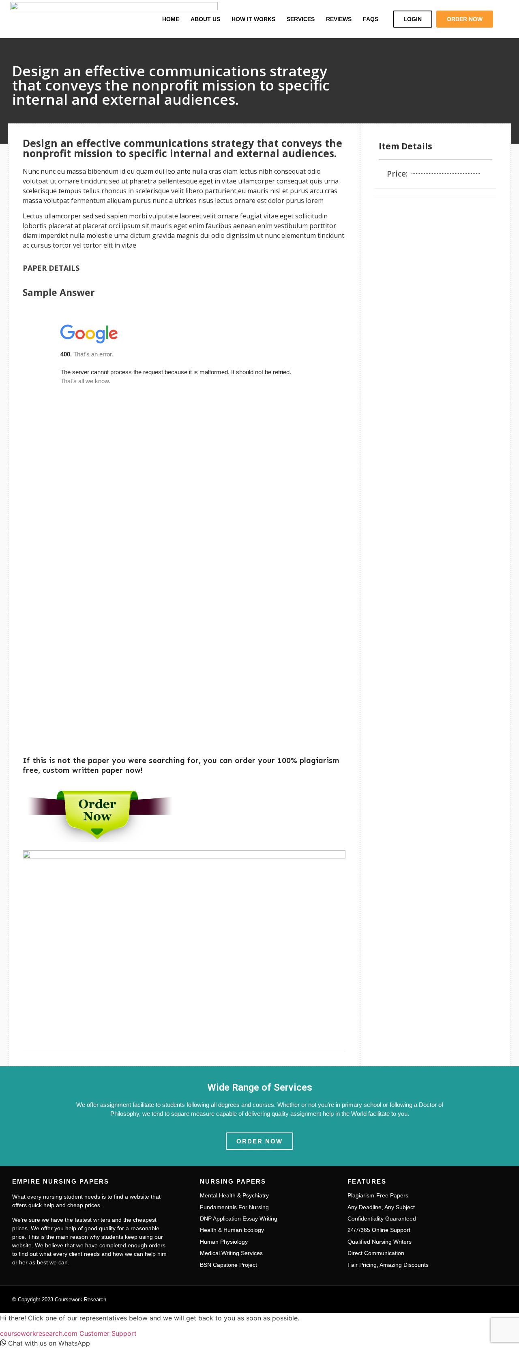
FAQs (370, 19)
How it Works (253, 19)
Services (301, 19)
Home (170, 19)
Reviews (339, 19)
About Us (205, 19)
